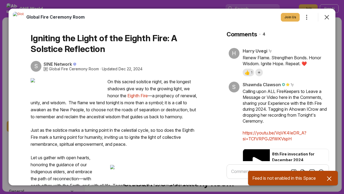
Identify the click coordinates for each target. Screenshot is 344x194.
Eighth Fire (137, 95)
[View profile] (18, 17)
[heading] (55, 17)
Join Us (290, 17)
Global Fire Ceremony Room (74, 69)
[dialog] (172, 97)
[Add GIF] (312, 172)
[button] (248, 72)
